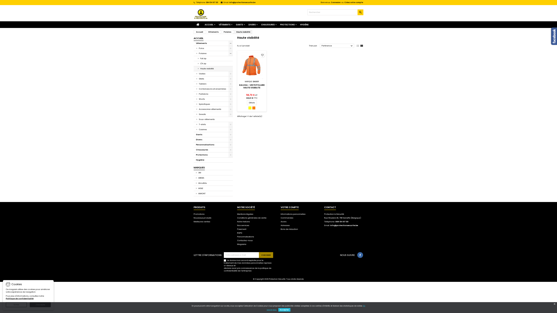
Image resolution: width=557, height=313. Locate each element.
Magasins (241, 244)
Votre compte (290, 207)
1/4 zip (203, 63)
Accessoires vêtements (210, 109)
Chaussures (268, 24)
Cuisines (203, 129)
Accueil (209, 24)
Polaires (203, 53)
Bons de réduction (289, 229)
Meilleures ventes (202, 221)
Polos (201, 48)
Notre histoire (243, 221)
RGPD (239, 233)
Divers (252, 24)
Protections (287, 24)
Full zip (203, 58)
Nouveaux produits (202, 217)
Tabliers (202, 83)
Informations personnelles (293, 214)
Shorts (202, 99)
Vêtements (224, 24)
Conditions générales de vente (251, 217)
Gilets (201, 78)
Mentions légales (245, 214)
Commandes (287, 217)
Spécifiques (204, 104)
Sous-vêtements (207, 119)
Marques (199, 167)
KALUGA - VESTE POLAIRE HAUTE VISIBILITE (252, 86)
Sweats (202, 114)
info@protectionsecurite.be (242, 2)
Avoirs (283, 221)
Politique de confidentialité (20, 298)
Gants (239, 24)
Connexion (336, 2)
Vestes (202, 73)
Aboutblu (202, 183)
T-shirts (202, 124)
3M (199, 172)
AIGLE (200, 188)
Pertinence (337, 46)
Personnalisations (205, 144)
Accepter (284, 310)
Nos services (243, 225)
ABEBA (201, 177)
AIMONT (202, 193)
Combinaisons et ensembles (212, 89)
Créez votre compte (353, 2)
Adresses (285, 225)
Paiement (241, 229)
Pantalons (203, 94)
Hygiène (304, 24)
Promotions (199, 214)
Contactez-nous (245, 240)
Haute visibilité (207, 68)
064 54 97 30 (212, 2)
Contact (330, 207)
